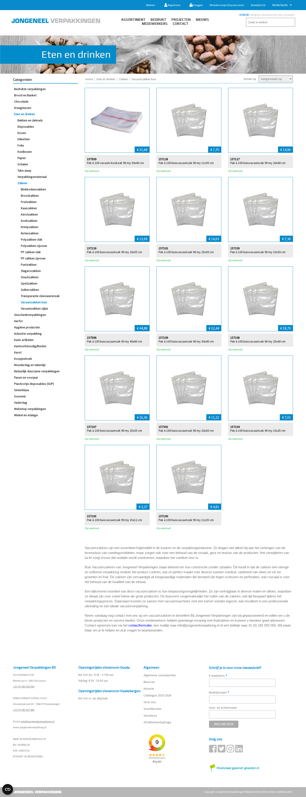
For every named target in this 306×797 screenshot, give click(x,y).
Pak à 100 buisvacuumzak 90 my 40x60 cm (114, 341)
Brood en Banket (25, 95)
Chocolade (21, 101)
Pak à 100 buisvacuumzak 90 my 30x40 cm (186, 341)
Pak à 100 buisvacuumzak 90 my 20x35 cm (114, 252)
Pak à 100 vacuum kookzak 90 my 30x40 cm (115, 163)
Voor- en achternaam (223, 708)
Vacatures (151, 715)
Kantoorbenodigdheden (30, 346)
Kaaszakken (29, 208)
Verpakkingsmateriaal (32, 177)
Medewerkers (155, 24)
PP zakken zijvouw (33, 258)
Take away (24, 170)
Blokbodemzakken (33, 189)
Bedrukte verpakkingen (30, 89)
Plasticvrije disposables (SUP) (34, 384)
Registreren (174, 5)
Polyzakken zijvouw (34, 246)
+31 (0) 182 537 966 (23, 709)
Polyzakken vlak (31, 239)
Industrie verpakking (28, 334)
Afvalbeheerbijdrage (158, 722)
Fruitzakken (29, 202)
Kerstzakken (29, 214)
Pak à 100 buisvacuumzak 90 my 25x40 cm (257, 341)
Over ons (150, 702)
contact (180, 24)
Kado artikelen (24, 340)
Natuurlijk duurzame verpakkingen (37, 371)
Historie (149, 689)
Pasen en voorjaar (26, 377)
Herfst (18, 321)
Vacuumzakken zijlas (34, 308)
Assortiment (133, 20)
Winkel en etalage (26, 415)
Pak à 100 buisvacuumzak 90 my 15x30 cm (257, 252)
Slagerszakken (31, 271)
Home (89, 79)
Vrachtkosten (153, 709)
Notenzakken (30, 233)
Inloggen (198, 5)
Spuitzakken (29, 283)
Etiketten (23, 139)
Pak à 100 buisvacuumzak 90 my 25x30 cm (186, 252)
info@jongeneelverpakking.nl (37, 721)
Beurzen (149, 682)
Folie (20, 145)
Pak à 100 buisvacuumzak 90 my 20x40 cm (257, 163)
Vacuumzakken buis (34, 302)
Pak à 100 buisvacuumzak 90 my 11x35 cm (186, 163)
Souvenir (20, 396)
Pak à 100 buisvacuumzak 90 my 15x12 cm (114, 520)
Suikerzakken (30, 290)
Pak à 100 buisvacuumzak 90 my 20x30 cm (186, 431)
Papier (21, 158)
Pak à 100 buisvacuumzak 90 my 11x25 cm (186, 520)
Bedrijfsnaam (219, 692)
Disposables (25, 127)
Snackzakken (30, 277)
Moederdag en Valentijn (30, 365)
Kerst (18, 352)
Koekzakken (29, 221)
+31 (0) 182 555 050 (23, 686)
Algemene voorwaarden (160, 675)
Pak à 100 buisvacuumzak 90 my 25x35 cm (114, 431)
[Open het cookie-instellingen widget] (7, 789)
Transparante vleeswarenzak (40, 296)
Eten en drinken (24, 114)
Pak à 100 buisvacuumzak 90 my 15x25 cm (257, 431)
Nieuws (202, 20)
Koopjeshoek (23, 359)
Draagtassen (22, 108)
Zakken (22, 183)
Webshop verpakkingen (30, 409)
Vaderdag (20, 403)
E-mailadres (218, 675)
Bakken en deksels (30, 120)
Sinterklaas (21, 390)
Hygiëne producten (27, 327)
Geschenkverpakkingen (30, 315)
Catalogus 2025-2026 (157, 695)
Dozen (21, 133)
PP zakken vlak (31, 252)
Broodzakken (30, 196)
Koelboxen (24, 152)
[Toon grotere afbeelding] (117, 120)
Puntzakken (29, 265)
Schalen (22, 164)
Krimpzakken (29, 227)
